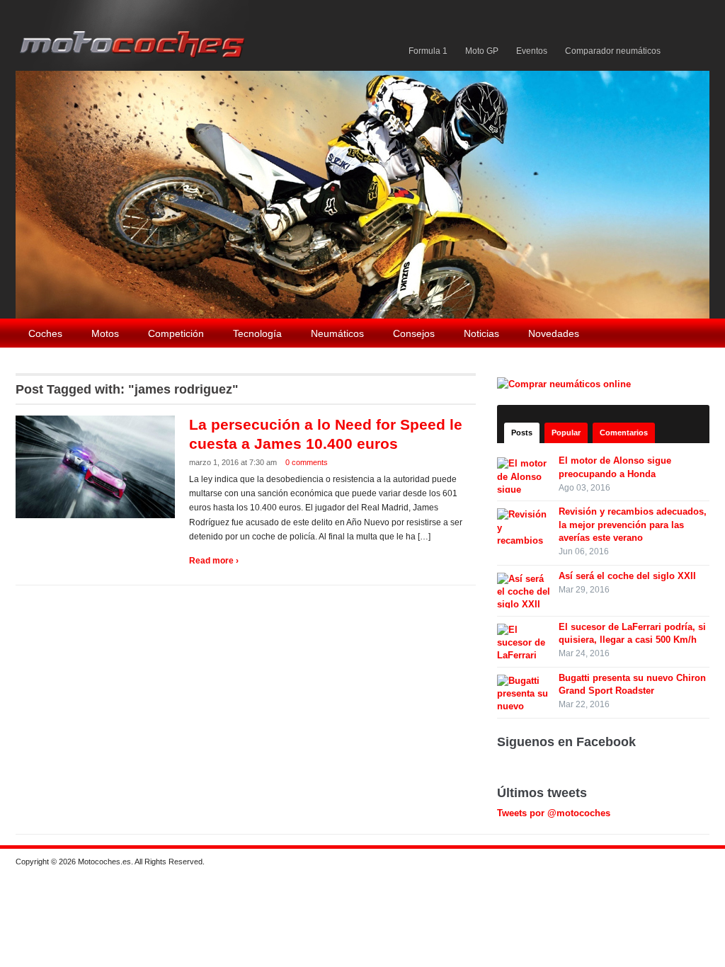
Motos (105, 333)
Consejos (414, 333)
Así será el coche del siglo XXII (627, 576)
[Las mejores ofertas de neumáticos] (565, 383)
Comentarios (624, 432)
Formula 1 (428, 51)
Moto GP (481, 51)
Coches (45, 333)
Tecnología (257, 333)
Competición (176, 333)
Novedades (553, 333)
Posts (521, 432)
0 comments (306, 462)
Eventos (531, 51)
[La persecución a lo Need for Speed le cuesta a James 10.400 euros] (97, 466)
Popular (566, 432)
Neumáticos (337, 333)
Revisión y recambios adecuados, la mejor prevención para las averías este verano (633, 524)
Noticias (481, 333)
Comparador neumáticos (613, 51)
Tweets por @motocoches (553, 813)
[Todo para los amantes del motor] (135, 34)
